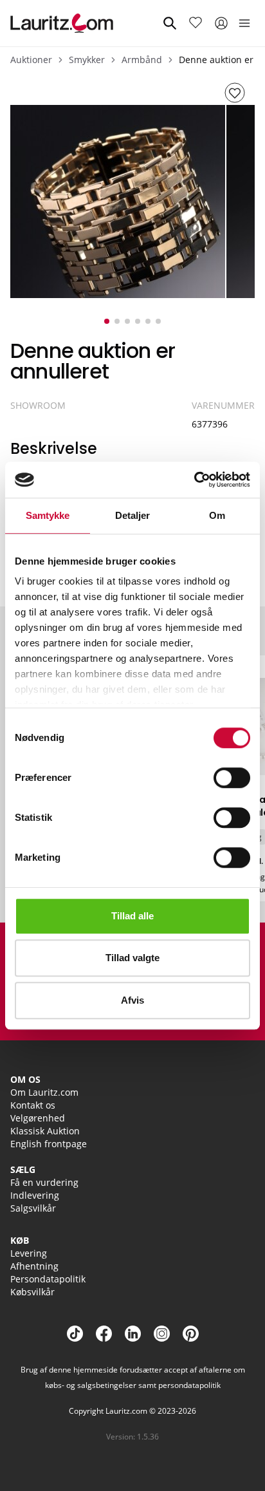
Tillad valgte (132, 957)
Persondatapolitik (48, 1279)
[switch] (232, 777)
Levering (28, 1253)
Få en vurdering (44, 1182)
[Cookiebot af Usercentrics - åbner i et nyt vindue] (194, 479)
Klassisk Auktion (45, 1131)
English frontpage (48, 1144)
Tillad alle (132, 915)
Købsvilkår (32, 1292)
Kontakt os (32, 1105)
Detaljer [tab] (133, 515)
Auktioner (31, 59)
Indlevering (34, 1195)
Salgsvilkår (33, 1208)
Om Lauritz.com (44, 1092)
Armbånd (142, 59)
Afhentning (34, 1266)
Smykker (87, 59)
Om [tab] (217, 515)
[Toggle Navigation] (244, 23)
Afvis (132, 1000)
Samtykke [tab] (48, 515)
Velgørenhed (37, 1118)
